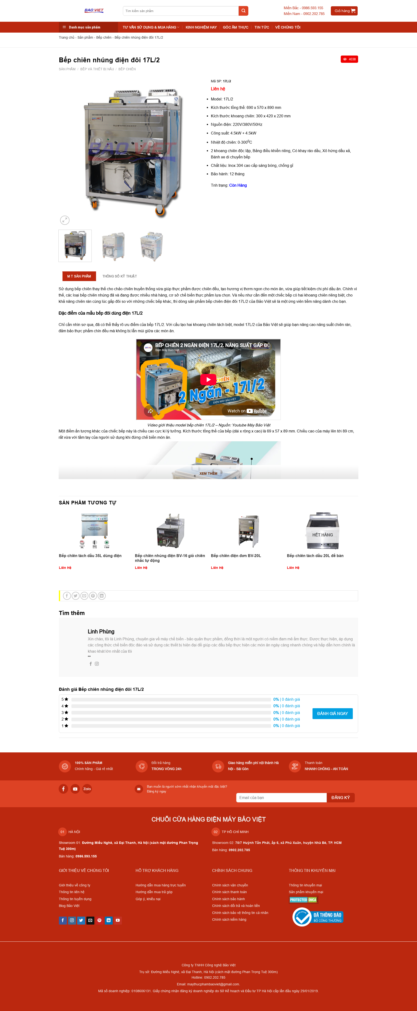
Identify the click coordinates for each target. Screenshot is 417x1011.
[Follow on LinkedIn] (109, 921)
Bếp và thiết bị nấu (97, 69)
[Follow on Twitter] (81, 921)
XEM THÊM (208, 473)
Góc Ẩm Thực (235, 27)
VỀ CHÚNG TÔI (287, 27)
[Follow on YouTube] (118, 921)
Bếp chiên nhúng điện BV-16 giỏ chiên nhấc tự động (170, 558)
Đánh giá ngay (332, 713)
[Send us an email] (90, 921)
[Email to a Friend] (84, 596)
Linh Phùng (101, 632)
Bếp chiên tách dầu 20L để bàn (315, 555)
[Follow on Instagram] (97, 664)
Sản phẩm (85, 37)
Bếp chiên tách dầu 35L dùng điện (90, 555)
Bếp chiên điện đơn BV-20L (236, 555)
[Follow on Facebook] (91, 664)
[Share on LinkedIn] (102, 596)
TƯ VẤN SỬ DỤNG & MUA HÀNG (149, 27)
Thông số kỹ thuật (120, 276)
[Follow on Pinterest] (100, 921)
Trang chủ (66, 37)
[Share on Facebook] (67, 596)
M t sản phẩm (79, 276)
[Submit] (243, 11)
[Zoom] (65, 220)
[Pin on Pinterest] (93, 596)
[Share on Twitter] (76, 596)
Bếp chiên (103, 37)
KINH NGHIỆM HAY (201, 27)
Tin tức (262, 27)
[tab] (79, 278)
